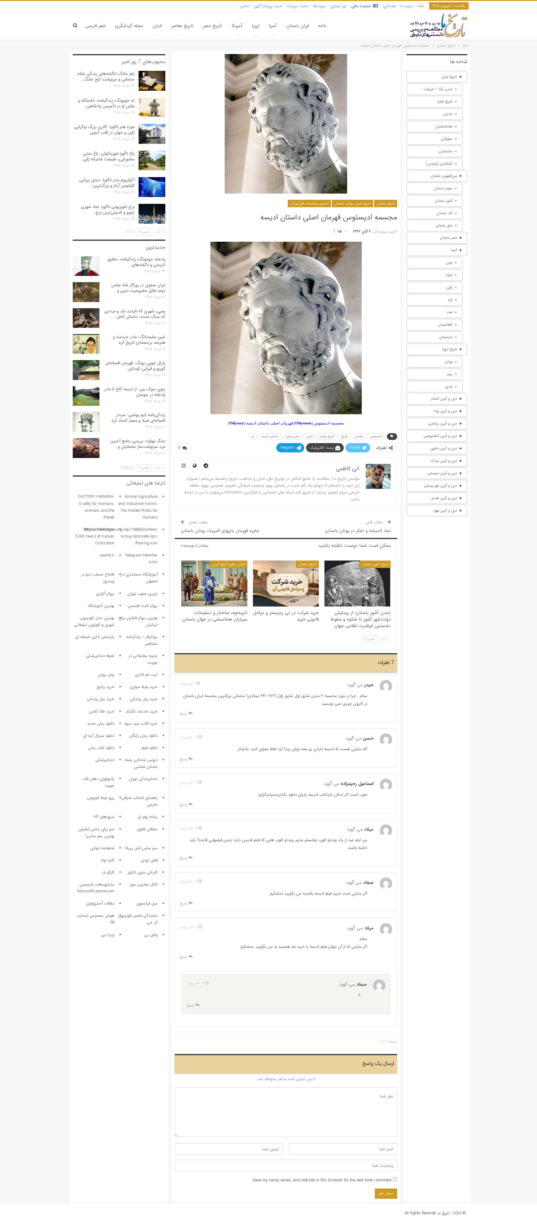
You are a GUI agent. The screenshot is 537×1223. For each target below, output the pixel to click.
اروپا (255, 26)
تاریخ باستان (385, 203)
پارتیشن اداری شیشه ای (94, 637)
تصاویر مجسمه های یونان (309, 203)
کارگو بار (108, 872)
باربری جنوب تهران (142, 593)
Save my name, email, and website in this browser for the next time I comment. (322, 1180)
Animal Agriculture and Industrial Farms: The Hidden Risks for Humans (138, 506)
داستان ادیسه (270, 436)
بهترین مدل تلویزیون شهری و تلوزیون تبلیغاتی (94, 621)
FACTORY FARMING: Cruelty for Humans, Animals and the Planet (96, 506)
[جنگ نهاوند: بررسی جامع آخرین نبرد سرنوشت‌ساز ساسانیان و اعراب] (86, 448)
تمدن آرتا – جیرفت (438, 89)
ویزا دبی (107, 935)
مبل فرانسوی (147, 903)
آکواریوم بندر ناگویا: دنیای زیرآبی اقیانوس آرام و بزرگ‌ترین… (107, 182)
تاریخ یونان (327, 436)
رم (253, 436)
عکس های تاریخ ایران (228, 564)
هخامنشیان (443, 126)
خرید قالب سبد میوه (141, 723)
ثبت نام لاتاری (146, 674)
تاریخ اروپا (449, 349)
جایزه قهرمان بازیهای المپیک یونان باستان (220, 530)
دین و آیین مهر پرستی (440, 485)
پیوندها (319, 6)
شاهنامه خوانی (102, 848)
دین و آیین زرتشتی (442, 423)
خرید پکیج (105, 687)
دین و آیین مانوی (444, 448)
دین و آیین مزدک (444, 461)
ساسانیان (445, 151)
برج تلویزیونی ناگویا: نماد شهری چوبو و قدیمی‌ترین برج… (108, 209)
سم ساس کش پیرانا (141, 848)
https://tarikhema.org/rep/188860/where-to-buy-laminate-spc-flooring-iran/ (121, 536)
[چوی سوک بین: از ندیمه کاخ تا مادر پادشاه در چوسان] (86, 396)
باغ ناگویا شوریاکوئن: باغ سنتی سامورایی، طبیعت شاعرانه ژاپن (108, 156)
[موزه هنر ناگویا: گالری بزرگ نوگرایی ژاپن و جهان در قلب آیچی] (152, 134)
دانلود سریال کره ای (98, 735)
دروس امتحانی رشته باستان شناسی (141, 763)
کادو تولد (107, 860)
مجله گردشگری (129, 26)
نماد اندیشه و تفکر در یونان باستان (358, 530)
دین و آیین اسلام (444, 398)
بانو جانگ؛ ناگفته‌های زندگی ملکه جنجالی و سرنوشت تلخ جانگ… (106, 76)
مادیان (447, 114)
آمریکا (237, 26)
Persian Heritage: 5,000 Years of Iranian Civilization (94, 536)
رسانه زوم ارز (148, 816)
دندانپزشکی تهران (143, 779)
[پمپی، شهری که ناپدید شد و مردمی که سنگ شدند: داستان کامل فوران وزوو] (86, 318)
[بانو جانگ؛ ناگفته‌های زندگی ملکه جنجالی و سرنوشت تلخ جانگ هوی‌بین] (152, 81)
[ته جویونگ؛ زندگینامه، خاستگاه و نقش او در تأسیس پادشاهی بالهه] (152, 107)
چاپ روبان (106, 674)
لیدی (448, 386)
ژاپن (449, 287)
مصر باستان (448, 237)
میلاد (369, 829)
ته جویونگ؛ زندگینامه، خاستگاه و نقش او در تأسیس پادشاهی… (106, 103)
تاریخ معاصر (182, 26)
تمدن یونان (293, 436)
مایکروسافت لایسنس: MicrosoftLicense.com (95, 888)
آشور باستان (443, 201)
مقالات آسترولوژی (100, 903)
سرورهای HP (104, 816)
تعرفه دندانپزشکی (100, 656)
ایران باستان (297, 26)
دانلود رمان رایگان (143, 735)
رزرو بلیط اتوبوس (100, 798)
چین (449, 262)
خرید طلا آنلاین (101, 711)
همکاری (389, 6)
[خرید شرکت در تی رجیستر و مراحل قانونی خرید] (286, 584)
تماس (244, 6)
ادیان (157, 26)
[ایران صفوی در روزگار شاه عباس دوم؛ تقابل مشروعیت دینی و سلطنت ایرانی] (86, 292)
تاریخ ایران (449, 77)
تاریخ (344, 436)
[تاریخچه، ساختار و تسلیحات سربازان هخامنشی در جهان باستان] (214, 584)
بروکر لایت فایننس (143, 605)
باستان (359, 436)
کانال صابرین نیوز (144, 884)
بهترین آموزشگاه (101, 605)
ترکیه (449, 275)
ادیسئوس (376, 436)
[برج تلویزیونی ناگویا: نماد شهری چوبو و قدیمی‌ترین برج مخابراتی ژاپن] (152, 214)
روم (449, 374)
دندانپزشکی (104, 760)
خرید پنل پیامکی (144, 699)
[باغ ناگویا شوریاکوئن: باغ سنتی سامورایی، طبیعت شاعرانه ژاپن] (152, 161)
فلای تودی (149, 860)
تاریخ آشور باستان (375, 564)
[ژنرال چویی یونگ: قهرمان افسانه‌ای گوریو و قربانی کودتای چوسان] (86, 370)
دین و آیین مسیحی (442, 473)
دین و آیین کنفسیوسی (440, 436)
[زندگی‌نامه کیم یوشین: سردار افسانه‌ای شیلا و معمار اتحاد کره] (86, 422)
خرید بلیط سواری (144, 687)
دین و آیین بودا (445, 411)
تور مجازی (338, 6)
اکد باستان (444, 213)
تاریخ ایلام (444, 101)
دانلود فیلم (149, 747)
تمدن (310, 436)
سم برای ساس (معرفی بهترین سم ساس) (96, 832)
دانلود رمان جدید (100, 723)
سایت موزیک (298, 6)
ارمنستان (445, 337)
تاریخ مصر (212, 26)
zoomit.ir (106, 555)
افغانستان (445, 325)
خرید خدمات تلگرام (142, 711)
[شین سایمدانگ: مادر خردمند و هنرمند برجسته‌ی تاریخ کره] (86, 344)
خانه (421, 6)
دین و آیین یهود (445, 510)
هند (449, 312)
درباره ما (406, 6)
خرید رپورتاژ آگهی (268, 6)
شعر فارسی (95, 26)
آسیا (273, 26)
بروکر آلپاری (105, 593)
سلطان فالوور (147, 829)
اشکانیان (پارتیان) (439, 164)
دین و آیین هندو (444, 498)
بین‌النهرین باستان (444, 176)
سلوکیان (446, 139)
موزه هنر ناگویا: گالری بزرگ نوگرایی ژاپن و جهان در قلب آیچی (104, 129)
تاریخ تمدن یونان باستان (352, 203)
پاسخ (184, 714)
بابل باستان (443, 225)
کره (450, 300)
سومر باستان (443, 188)
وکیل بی (151, 935)
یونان (448, 361)
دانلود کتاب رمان (101, 747)
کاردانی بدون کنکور (143, 872)
